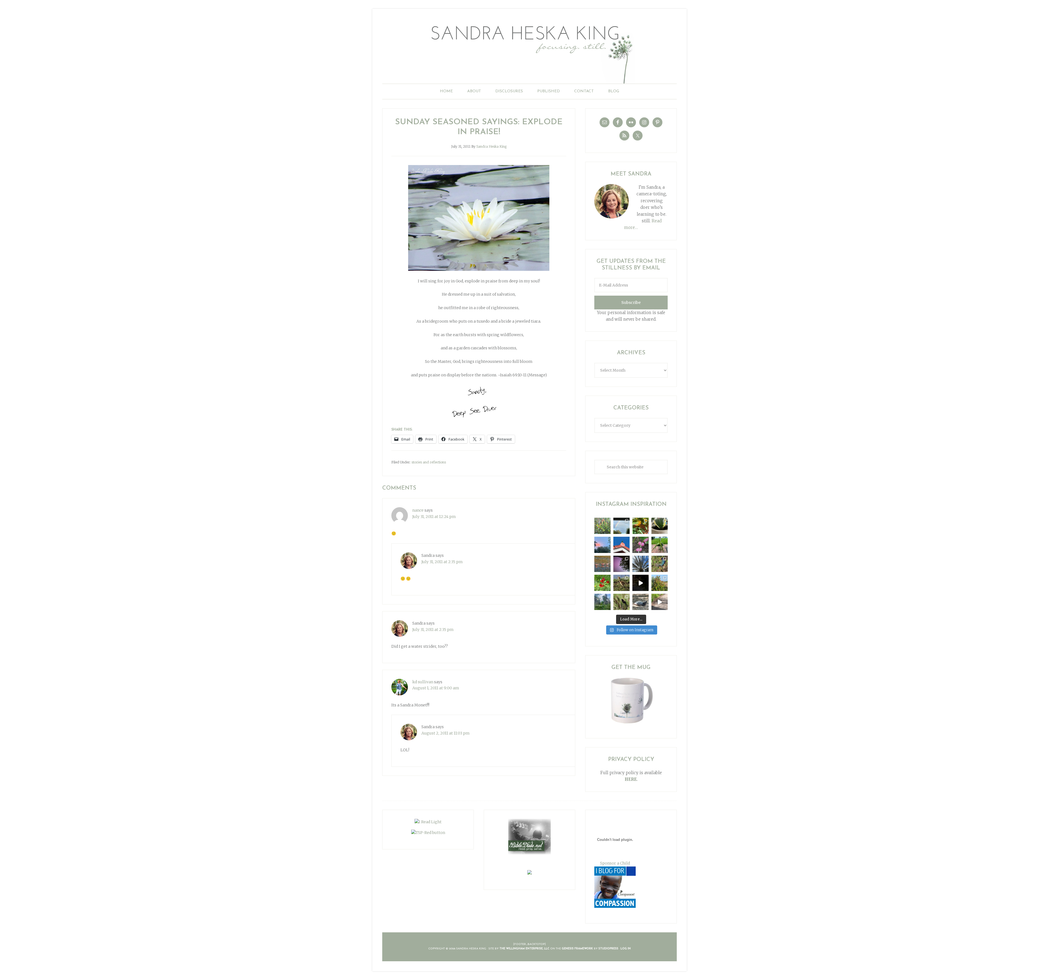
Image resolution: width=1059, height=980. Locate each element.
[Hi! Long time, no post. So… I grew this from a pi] (659, 545)
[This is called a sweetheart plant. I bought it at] (659, 526)
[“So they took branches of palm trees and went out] (640, 564)
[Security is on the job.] (621, 545)
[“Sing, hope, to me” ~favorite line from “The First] (602, 583)
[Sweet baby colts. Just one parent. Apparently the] (621, 583)
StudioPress (608, 948)
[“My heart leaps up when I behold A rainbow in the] (621, 526)
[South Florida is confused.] (659, 583)
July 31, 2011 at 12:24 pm (434, 516)
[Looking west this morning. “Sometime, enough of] (602, 545)
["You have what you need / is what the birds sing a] (621, 602)
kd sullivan (422, 681)
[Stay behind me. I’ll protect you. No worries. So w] (659, 602)
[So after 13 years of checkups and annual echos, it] (640, 545)
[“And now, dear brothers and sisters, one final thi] (602, 526)
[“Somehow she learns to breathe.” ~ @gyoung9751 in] (602, 602)
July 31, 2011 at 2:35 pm (442, 561)
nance (418, 510)
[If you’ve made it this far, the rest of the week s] (640, 602)
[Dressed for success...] (659, 564)
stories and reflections (428, 462)
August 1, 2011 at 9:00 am (435, 687)
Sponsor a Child (615, 863)
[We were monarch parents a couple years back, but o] (640, 526)
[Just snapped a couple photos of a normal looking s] (621, 564)
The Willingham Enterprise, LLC (524, 948)
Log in (626, 948)
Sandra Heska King (529, 51)
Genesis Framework (577, 948)
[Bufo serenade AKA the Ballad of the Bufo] (640, 583)
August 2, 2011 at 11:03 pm (445, 733)
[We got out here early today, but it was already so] (602, 564)
